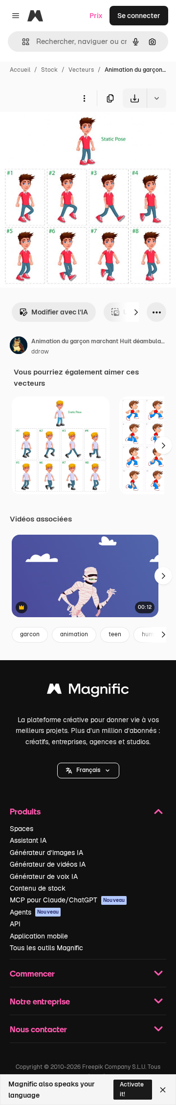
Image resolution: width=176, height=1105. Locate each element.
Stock (49, 70)
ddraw (40, 351)
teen (115, 634)
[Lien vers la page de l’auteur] (18, 346)
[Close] (163, 1090)
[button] (88, 770)
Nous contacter (38, 1029)
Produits (25, 811)
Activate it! (132, 1089)
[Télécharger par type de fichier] (156, 98)
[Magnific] (88, 691)
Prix (96, 15)
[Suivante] (136, 312)
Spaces (21, 828)
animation (74, 634)
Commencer (32, 973)
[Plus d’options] (84, 98)
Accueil (20, 70)
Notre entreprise (40, 1001)
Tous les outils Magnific (46, 947)
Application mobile (39, 936)
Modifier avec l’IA (59, 312)
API (15, 923)
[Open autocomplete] (21, 41)
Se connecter (138, 15)
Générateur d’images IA (46, 852)
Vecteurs (81, 70)
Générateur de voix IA (44, 876)
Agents (34, 912)
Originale (64, 130)
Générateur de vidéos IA (48, 864)
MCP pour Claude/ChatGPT (67, 900)
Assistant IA (28, 840)
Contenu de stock (38, 888)
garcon (30, 634)
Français (88, 770)
